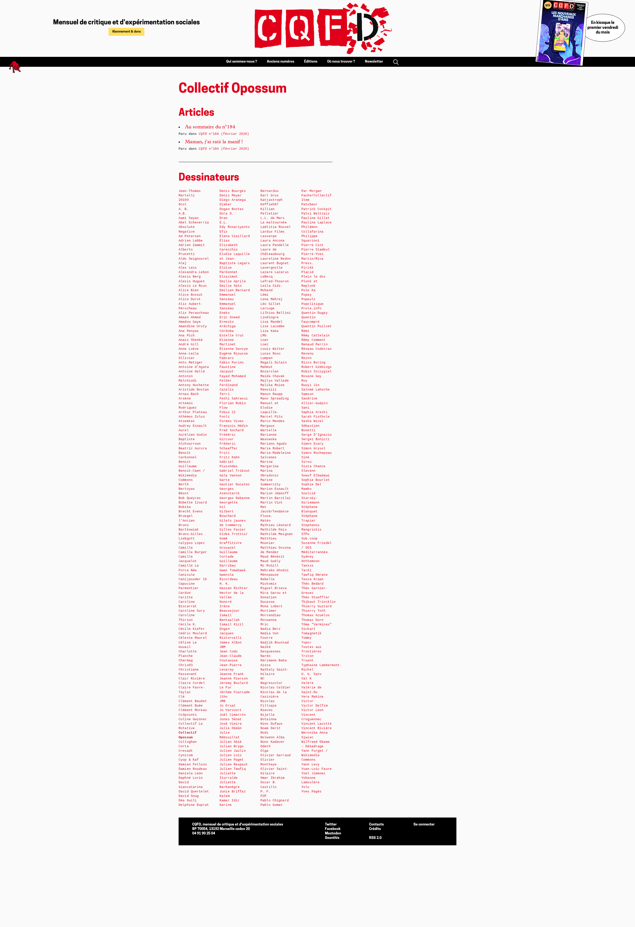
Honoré (226, 602)
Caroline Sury (192, 611)
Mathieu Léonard (275, 525)
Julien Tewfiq (233, 769)
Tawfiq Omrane (314, 575)
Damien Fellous (193, 764)
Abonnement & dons (126, 31)
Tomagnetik (311, 633)
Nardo (265, 656)
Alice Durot (190, 299)
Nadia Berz (270, 629)
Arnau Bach (189, 394)
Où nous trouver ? (341, 62)
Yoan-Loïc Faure (316, 769)
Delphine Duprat (194, 805)
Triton (307, 656)
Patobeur (309, 204)
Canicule (187, 575)
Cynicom (186, 755)
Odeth (265, 746)
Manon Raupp (271, 394)
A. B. (184, 209)
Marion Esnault (274, 489)
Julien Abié (231, 742)
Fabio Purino (232, 362)
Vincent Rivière (316, 728)
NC (262, 678)
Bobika (185, 507)
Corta (184, 746)
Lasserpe (268, 236)
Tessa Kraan (312, 579)
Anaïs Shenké (191, 340)
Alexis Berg (190, 277)
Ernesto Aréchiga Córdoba (228, 326)
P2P (263, 796)
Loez (264, 340)
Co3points (188, 715)
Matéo (265, 521)
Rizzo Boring (313, 362)
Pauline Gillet (315, 218)
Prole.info (311, 308)
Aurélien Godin (193, 435)
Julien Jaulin (233, 751)
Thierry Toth (313, 611)
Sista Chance (313, 466)
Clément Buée (191, 706)
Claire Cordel (192, 683)
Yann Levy (310, 764)
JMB (222, 701)
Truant (307, 660)
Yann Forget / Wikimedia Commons (314, 755)
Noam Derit (270, 728)
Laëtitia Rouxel (275, 227)
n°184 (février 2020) (224, 134)
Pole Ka (308, 290)
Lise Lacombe (272, 326)
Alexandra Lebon (194, 272)
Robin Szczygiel (316, 371)
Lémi (264, 295)
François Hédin (234, 426)
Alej (183, 263)
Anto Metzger (191, 362)
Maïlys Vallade (274, 381)
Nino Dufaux (271, 724)
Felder (226, 381)
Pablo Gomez (271, 805)
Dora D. (227, 213)
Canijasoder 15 (193, 579)
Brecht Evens (191, 511)
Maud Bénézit (272, 557)
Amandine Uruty (193, 326)
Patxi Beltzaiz (315, 213)
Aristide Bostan (194, 390)
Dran (224, 218)
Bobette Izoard (193, 502)
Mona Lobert (271, 606)
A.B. (183, 213)
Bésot (184, 493)
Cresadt (186, 751)
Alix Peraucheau (194, 313)
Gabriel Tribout (235, 471)
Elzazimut (229, 277)
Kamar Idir (230, 800)
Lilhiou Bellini (275, 313)
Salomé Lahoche (315, 390)
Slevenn (308, 471)
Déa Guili (188, 800)
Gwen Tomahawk (233, 570)
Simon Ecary (312, 444)
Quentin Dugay (314, 313)
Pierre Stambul (315, 249)
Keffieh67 (269, 204)
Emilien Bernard (235, 290)
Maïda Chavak (272, 376)
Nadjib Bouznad (274, 642)
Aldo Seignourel (194, 259)
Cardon (185, 593)
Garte (225, 480)
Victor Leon (312, 710)
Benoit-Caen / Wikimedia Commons (192, 475)
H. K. (225, 584)
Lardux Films (272, 232)
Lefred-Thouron (274, 281)
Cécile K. (188, 624)
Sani (305, 408)
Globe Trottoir (234, 534)
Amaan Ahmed (190, 317)
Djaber (226, 204)
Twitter (331, 824)
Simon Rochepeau (316, 453)
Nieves (266, 710)
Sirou (306, 462)
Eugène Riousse (234, 354)
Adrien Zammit (192, 245)
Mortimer (268, 611)
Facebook (333, 829)
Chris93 (186, 665)
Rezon (306, 358)
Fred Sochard (232, 430)
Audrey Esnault (193, 426)
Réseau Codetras (316, 349)
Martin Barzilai (275, 498)
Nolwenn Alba (272, 737)
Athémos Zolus (192, 417)
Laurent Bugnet (274, 263)
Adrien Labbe (191, 241)
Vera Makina (312, 697)
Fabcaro (227, 358)
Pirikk (307, 268)
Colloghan (188, 742)
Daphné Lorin (191, 778)
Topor (306, 642)
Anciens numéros (280, 62)
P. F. (265, 791)
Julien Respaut (234, 764)
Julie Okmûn (231, 728)
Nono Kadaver (272, 742)
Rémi (305, 331)
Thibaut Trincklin (318, 602)
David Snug (189, 796)
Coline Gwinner (193, 719)
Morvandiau (270, 615)
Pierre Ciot (312, 245)
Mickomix (268, 584)
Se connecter (424, 824)
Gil (222, 507)
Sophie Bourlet (315, 480)
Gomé (224, 538)
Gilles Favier (233, 530)
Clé (182, 697)
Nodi (264, 733)
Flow (224, 408)
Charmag (186, 660)
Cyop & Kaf (189, 760)
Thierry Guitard (316, 606)
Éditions (310, 62)
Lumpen (266, 358)
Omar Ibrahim (272, 778)
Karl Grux (269, 195)
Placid (307, 272)
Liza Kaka (269, 331)
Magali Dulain (273, 362)
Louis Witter (272, 349)
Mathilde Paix (273, 530)
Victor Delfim (314, 706)
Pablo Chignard (274, 800)
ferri (225, 394)
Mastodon (333, 833)
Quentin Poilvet (316, 326)
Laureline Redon (275, 259)
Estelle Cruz (232, 335)
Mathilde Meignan (276, 534)
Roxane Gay (311, 376)
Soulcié (308, 493)
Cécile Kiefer (192, 629)
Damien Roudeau (193, 769)
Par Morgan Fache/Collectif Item (316, 195)
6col (183, 204)
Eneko (225, 313)
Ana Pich (187, 335)
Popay (306, 295)
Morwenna (268, 620)
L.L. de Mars (272, 218)
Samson (307, 394)
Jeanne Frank (232, 674)
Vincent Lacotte (316, 724)
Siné (305, 457)
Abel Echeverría (194, 222)
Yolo (305, 787)
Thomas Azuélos (315, 615)
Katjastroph (271, 200)
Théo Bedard (312, 584)
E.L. (224, 222)
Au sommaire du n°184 (210, 127)
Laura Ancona (272, 241)
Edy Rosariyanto (235, 227)
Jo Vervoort (231, 710)
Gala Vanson (231, 475)
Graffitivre (231, 543)
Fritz (225, 453)
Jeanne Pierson (234, 678)
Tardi (306, 570)
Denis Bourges (233, 191)
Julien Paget (232, 760)
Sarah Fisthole (315, 417)
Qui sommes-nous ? (241, 62)
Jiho (224, 697)
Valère (307, 683)
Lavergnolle (271, 268)
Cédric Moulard (193, 633)
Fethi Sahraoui (234, 398)
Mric (264, 624)
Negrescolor (271, 683)
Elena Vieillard (235, 236)
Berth (184, 484)
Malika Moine (272, 385)
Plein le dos (313, 277)
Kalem (225, 796)
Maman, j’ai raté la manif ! (214, 142)
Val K (306, 678)
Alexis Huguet (192, 281)
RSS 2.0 (375, 838)
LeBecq (266, 277)
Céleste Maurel (193, 638)
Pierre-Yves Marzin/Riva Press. (312, 258)
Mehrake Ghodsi (274, 570)
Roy (304, 381)
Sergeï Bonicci (315, 439)
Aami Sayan (189, 218)
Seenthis (332, 838)
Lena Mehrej (271, 299)
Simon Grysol (313, 448)
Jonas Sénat (231, 719)
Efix (224, 232)
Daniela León (191, 773)
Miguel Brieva (273, 588)
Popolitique (312, 304)
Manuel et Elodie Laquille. (269, 407)
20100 (184, 200)
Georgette (229, 502)
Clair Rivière (192, 678)
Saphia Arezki (314, 412)
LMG (263, 335)
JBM (222, 647)
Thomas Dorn (312, 620)
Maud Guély (270, 561)
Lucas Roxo (270, 354)
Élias (225, 241)
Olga (264, 751)
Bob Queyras (190, 498)
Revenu (307, 354)
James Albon (231, 642)
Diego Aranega (233, 200)
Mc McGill (269, 566)
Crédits (375, 829)
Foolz (225, 417)
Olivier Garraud (275, 755)
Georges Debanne (235, 498)
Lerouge (267, 308)
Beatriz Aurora (193, 448)
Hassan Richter (234, 588)
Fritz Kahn (230, 457)
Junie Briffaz (233, 791)
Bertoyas (187, 489)
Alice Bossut (191, 295)
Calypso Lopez (192, 543)
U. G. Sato (311, 674)
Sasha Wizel (312, 421)
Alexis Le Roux (193, 286)
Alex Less (188, 268)
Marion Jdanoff (274, 493)
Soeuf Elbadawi (315, 475)
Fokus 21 (228, 412)
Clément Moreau (193, 710)
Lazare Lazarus (274, 272)
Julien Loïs (231, 755)
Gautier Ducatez (235, 484)
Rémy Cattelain (315, 335)
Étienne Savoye (234, 349)
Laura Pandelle (274, 245)
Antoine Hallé (192, 371)
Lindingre (269, 317)
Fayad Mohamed (233, 376)
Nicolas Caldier (275, 687)
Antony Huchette (194, 385)
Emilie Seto (231, 286)
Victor (307, 701)
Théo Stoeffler (315, 597)
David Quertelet (194, 791)
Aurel (184, 430)
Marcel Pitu (271, 417)
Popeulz (308, 299)
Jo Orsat (228, 706)
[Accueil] (317, 28)
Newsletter (374, 62)
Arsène (185, 398)
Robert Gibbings (316, 367)
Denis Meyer (231, 195)
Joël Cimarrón (233, 715)
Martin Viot (271, 502)
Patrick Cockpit (316, 209)
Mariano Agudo (273, 444)
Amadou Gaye (190, 322)
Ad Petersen (190, 236)
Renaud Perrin (314, 344)
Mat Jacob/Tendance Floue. (274, 511)
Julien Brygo (232, 746)
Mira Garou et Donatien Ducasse (273, 597)
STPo (305, 534)
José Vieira (231, 724)
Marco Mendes (272, 421)
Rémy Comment (313, 340)
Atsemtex (187, 421)
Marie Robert (272, 448)
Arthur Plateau (193, 412)
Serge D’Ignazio (316, 435)
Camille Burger (193, 552)
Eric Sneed (230, 317)
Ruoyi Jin (310, 385)
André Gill (189, 344)
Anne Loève (189, 349)
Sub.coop (309, 538)
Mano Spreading (274, 398)
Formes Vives (232, 421)
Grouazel (228, 548)
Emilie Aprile (233, 281)
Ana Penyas (189, 331)
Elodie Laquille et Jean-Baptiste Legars (235, 258)
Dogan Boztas (232, 209)
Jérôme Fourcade (235, 692)
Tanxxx (307, 566)
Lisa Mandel (271, 322)
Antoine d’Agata (194, 367)
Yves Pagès (311, 791)
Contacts (376, 824)
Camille (186, 548)
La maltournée (273, 222)
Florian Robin (233, 403)
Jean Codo (229, 651)
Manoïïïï (268, 390)
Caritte (186, 597)
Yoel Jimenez (313, 773)
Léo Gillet (270, 304)
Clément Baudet (193, 701)
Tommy (306, 638)
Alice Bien (189, 290)
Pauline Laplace (316, 222)
